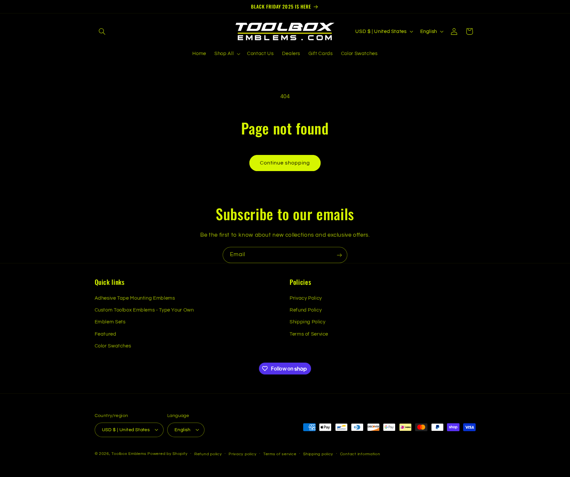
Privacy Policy (306, 298)
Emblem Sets (110, 322)
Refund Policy (306, 310)
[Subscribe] (339, 255)
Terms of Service (309, 334)
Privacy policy (242, 454)
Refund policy (208, 454)
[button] (102, 31)
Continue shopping (285, 162)
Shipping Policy (307, 322)
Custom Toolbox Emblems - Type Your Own (144, 310)
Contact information (360, 454)
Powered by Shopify (167, 453)
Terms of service (280, 454)
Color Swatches (113, 345)
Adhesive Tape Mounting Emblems (135, 298)
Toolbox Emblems (128, 453)
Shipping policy (318, 454)
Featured (105, 334)
